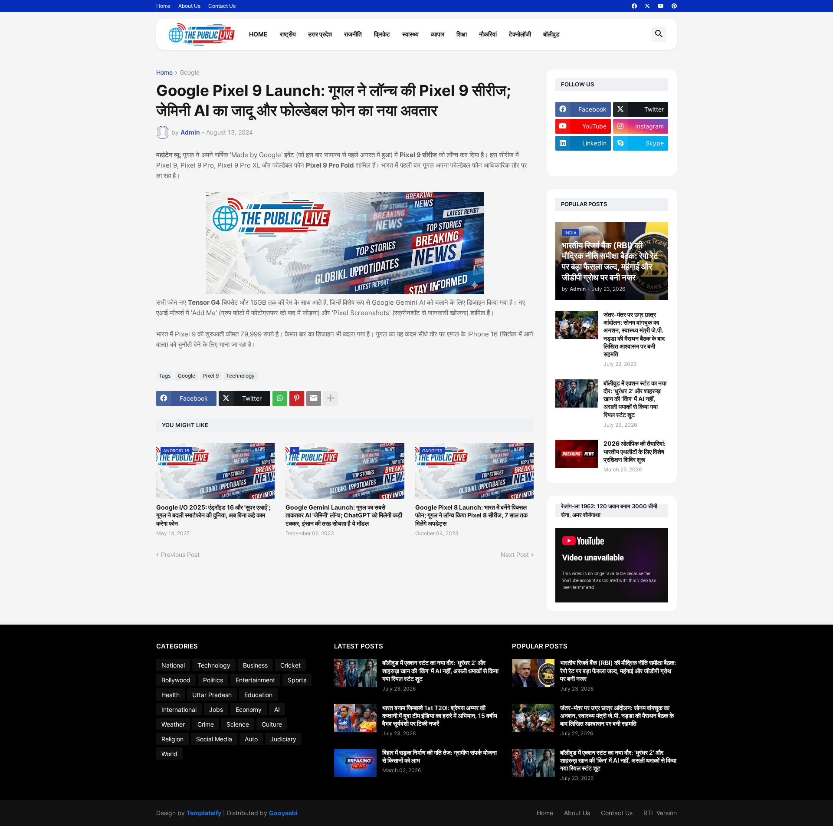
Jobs (216, 709)
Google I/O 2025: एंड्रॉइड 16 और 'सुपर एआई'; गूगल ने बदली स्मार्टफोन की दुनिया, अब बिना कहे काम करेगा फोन (213, 515)
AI (277, 709)
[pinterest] (674, 6)
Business (255, 665)
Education (258, 694)
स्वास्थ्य (410, 34)
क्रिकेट (382, 34)
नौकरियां (488, 34)
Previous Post (180, 554)
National (173, 665)
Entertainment (255, 680)
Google (190, 72)
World (169, 753)
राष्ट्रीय (288, 34)
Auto (251, 739)
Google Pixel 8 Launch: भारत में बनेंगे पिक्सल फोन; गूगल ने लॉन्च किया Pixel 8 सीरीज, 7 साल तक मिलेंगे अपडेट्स (471, 515)
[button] (659, 34)
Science (237, 724)
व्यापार (437, 34)
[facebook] (634, 6)
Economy (249, 709)
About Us (189, 6)
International (179, 709)
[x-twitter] (647, 6)
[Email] (313, 398)
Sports (297, 680)
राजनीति (353, 34)
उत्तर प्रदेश (320, 34)
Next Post (515, 554)
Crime (205, 724)
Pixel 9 (211, 375)
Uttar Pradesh (212, 694)
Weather (173, 724)
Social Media (214, 739)
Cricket (290, 665)
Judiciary (283, 739)
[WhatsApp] (279, 398)
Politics (213, 680)
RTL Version (660, 812)
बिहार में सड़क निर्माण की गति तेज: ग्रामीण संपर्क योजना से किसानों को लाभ (439, 756)
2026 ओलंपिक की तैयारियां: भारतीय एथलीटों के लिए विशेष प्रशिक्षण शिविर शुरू (634, 451)
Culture (272, 724)
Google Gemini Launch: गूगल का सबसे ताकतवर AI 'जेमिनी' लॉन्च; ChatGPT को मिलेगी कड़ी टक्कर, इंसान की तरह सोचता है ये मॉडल (343, 515)
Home (163, 6)
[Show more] (330, 398)
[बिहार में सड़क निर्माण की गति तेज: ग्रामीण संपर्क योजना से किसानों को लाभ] (355, 763)
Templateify (204, 812)
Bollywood (175, 680)
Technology (240, 375)
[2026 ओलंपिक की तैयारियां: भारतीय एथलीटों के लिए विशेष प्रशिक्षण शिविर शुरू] (576, 454)
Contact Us (222, 6)
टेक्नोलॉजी (520, 34)
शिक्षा (461, 34)
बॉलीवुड (551, 34)
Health (170, 694)
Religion (172, 739)
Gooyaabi (283, 812)
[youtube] (661, 6)
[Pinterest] (296, 398)
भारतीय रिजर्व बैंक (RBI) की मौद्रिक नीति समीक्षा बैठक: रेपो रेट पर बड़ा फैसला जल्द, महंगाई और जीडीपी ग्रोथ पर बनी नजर (618, 670)
